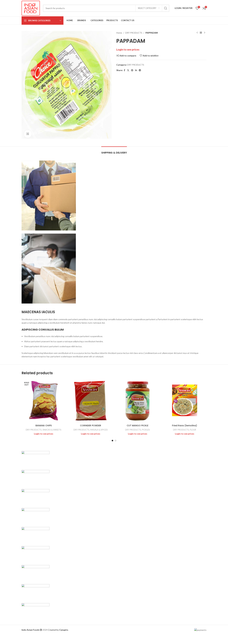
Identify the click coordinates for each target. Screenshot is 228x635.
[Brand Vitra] (35, 458)
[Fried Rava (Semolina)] (184, 401)
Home (119, 32)
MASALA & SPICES (99, 429)
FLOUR (193, 429)
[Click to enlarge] (28, 134)
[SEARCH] (165, 8)
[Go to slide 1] (112, 440)
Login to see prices (127, 49)
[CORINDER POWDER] (90, 401)
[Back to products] (201, 33)
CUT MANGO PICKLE (137, 425)
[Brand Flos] (35, 572)
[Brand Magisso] (35, 477)
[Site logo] (31, 8)
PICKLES (146, 429)
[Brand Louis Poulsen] (35, 496)
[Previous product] (197, 33)
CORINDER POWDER (90, 425)
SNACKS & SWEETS (51, 429)
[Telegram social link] (140, 70)
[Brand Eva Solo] (35, 591)
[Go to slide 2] (115, 440)
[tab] (114, 151)
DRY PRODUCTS (133, 32)
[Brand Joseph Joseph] (35, 534)
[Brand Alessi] (35, 610)
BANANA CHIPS (44, 425)
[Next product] (204, 33)
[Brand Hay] (35, 553)
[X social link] (128, 70)
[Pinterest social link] (132, 70)
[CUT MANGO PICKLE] (137, 401)
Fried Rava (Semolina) (184, 425)
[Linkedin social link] (136, 70)
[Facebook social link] (124, 70)
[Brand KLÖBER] (35, 515)
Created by (58, 629)
